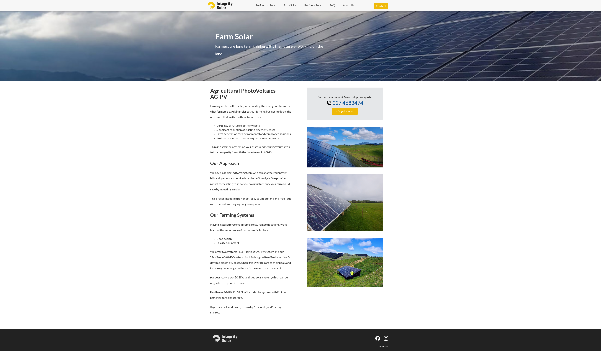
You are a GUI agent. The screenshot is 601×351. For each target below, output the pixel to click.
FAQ (332, 5)
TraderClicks (383, 346)
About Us (348, 5)
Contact (381, 6)
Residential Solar (266, 5)
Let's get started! (344, 111)
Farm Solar (290, 5)
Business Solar (313, 5)
